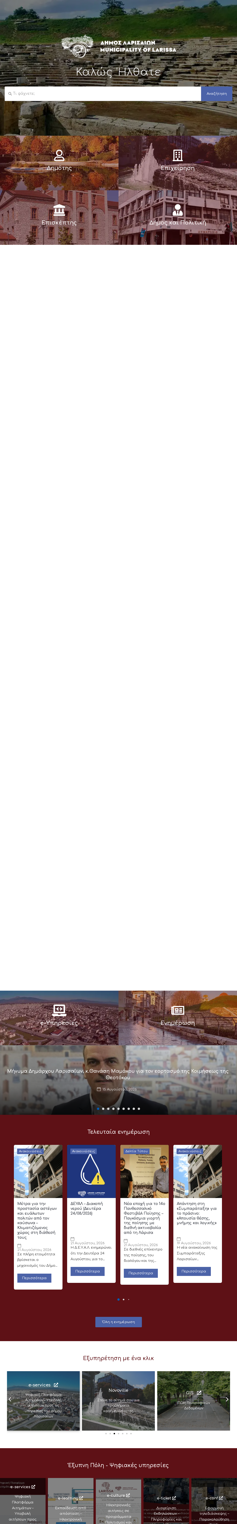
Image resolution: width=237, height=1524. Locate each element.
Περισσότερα (34, 1278)
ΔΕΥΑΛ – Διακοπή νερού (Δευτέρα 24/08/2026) (87, 1209)
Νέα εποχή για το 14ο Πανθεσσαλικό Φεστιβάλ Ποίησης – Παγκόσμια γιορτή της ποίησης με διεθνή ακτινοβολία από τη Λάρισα (144, 1218)
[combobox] (103, 93)
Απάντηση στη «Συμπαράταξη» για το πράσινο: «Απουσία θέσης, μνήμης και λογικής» (197, 1213)
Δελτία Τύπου (136, 1151)
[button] (98, 1109)
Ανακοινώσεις (30, 1151)
